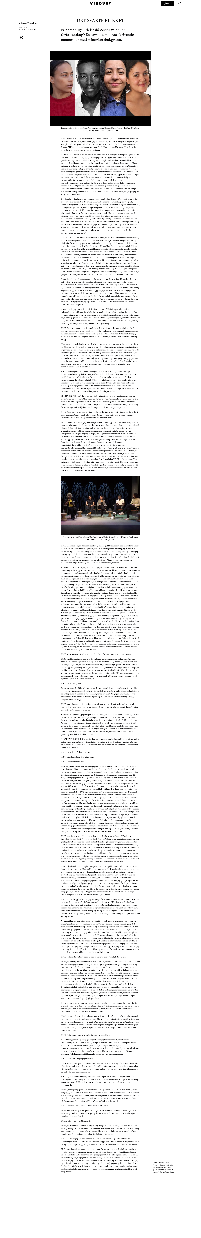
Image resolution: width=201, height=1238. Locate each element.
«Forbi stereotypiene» (95, 210)
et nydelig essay (126, 207)
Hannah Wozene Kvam (29, 23)
